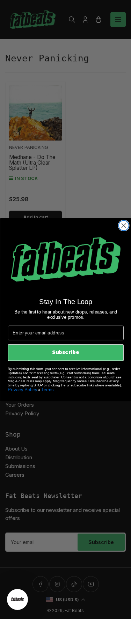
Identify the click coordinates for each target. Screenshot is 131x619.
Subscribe (65, 352)
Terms (47, 389)
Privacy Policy (22, 389)
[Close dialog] (123, 225)
